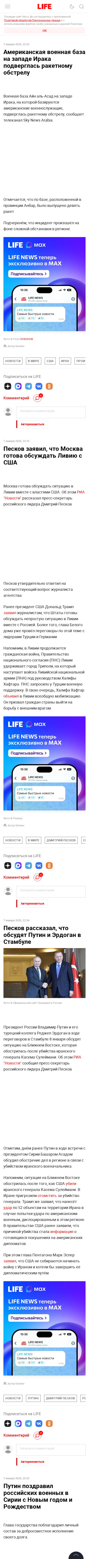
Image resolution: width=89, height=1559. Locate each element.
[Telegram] (28, 386)
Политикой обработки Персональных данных (32, 20)
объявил (11, 696)
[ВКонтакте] (39, 386)
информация (61, 1231)
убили (71, 1183)
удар (7, 1207)
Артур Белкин (16, 345)
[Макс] (18, 386)
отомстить (47, 1195)
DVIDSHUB (26, 339)
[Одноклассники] (49, 386)
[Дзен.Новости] (7, 386)
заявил (9, 612)
